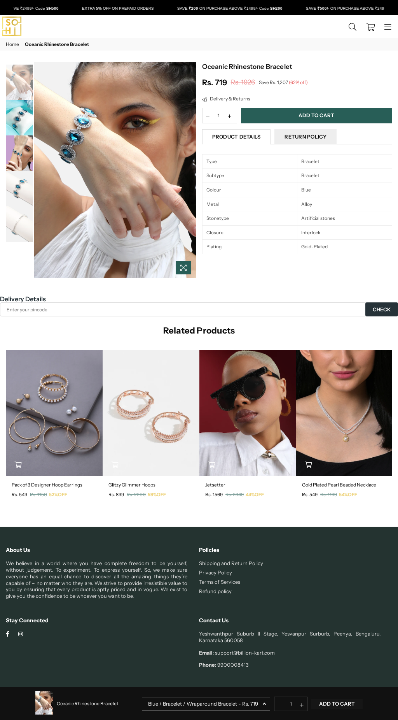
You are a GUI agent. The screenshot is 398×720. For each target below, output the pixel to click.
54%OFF (348, 494)
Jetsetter (215, 485)
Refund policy (215, 591)
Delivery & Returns (229, 99)
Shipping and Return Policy (231, 563)
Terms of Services (219, 582)
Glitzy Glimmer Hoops (131, 485)
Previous (41, 170)
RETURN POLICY (305, 136)
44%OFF (255, 494)
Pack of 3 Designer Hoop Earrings (47, 485)
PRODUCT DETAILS (236, 136)
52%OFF (58, 494)
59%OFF (157, 494)
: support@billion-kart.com (244, 653)
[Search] (352, 26)
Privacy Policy (215, 572)
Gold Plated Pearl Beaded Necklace (339, 485)
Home (12, 44)
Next (189, 170)
